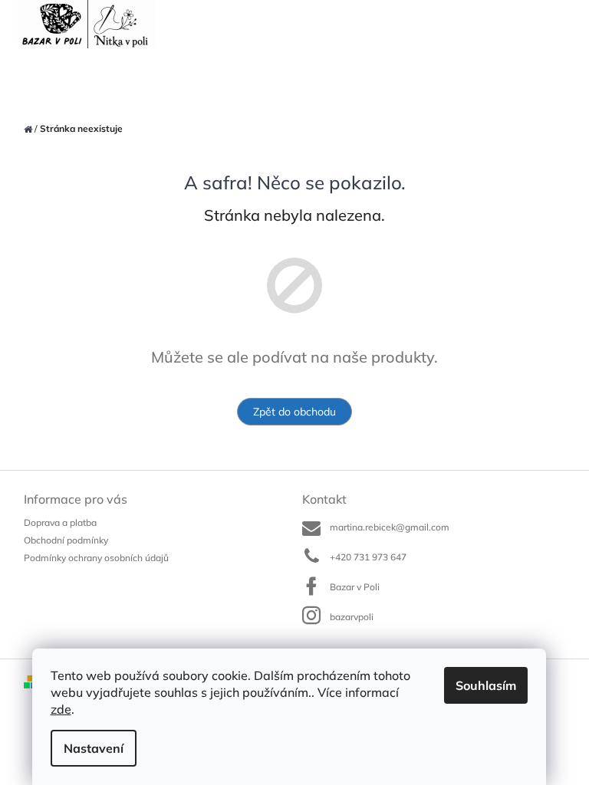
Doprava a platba (60, 522)
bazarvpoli (351, 616)
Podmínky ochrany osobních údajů (96, 557)
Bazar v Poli (355, 587)
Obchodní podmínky (66, 540)
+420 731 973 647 (368, 557)
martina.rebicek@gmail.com (389, 527)
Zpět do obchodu (294, 412)
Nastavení (93, 748)
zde (61, 709)
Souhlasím (486, 685)
